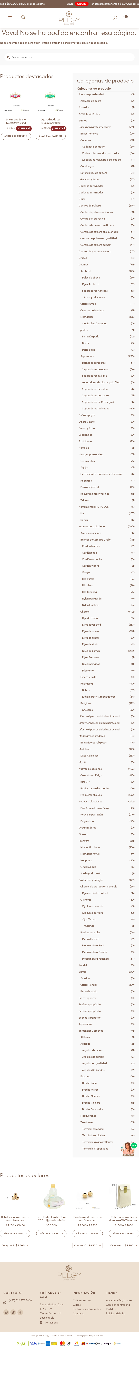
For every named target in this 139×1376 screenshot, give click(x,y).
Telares (84, 500)
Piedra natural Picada (94, 952)
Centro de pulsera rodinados (96, 212)
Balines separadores (94, 362)
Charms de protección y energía (98, 886)
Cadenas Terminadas (91, 186)
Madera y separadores (92, 736)
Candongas (87, 166)
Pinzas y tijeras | (89, 487)
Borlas (84, 520)
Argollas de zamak (93, 1056)
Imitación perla (90, 336)
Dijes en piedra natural (95, 893)
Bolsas (86, 690)
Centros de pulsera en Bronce (97, 225)
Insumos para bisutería (92, 526)
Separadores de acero (95, 369)
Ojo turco (85, 899)
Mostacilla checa (90, 847)
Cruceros (87, 709)
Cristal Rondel (88, 984)
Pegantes (86, 480)
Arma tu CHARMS (89, 114)
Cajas (82, 199)
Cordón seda (89, 552)
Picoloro (83, 834)
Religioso (85, 703)
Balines (83, 120)
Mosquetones (88, 1115)
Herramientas (87, 461)
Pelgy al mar (87, 821)
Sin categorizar (87, 998)
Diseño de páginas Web (83, 1336)
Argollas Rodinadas (93, 1070)
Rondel (83, 965)
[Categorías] (10, 18)
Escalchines (85, 434)
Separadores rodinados (95, 408)
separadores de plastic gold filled (101, 382)
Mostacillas (86, 316)
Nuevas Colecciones (90, 801)
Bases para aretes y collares (95, 127)
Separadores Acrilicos (95, 290)
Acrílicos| (85, 271)
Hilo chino (87, 585)
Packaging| (87, 683)
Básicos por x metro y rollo (95, 539)
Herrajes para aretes (91, 454)
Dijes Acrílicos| (90, 284)
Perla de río (88, 349)
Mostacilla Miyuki (90, 853)
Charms (85, 611)
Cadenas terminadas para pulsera (101, 159)
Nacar (85, 343)
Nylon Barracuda (92, 598)
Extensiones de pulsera (93, 172)
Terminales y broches (91, 1030)
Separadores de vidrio (95, 389)
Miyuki (82, 762)
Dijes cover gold (91, 624)
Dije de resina (90, 618)
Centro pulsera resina (92, 218)
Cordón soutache (92, 559)
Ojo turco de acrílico (93, 906)
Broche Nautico (91, 1096)
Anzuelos (84, 107)
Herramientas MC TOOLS (94, 506)
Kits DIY (85, 781)
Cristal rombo (88, 303)
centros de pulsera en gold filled (98, 238)
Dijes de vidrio (90, 644)
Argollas (85, 1043)
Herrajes (84, 447)
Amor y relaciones (94, 297)
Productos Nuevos (91, 794)
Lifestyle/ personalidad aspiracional (99, 716)
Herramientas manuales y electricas (101, 474)
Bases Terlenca (89, 133)
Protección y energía (91, 880)
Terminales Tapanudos (95, 1148)
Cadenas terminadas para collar (100, 153)
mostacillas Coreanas (94, 323)
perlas (84, 330)
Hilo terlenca (89, 592)
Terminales (86, 1122)
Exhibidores (85, 441)
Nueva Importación (91, 814)
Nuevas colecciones (90, 768)
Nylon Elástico (90, 605)
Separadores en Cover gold (98, 402)
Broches (85, 1076)
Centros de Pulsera (90, 205)
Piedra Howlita (90, 939)
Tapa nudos (85, 1024)
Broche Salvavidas (92, 1109)
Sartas (82, 971)
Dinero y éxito (87, 421)
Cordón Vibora (90, 565)
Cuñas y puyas (87, 415)
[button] (23, 17)
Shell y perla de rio (90, 873)
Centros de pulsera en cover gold (99, 231)
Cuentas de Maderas (92, 310)
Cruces (83, 258)
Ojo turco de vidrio (93, 912)
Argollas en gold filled (94, 1063)
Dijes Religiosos (89, 755)
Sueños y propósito (90, 1004)
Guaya (86, 572)
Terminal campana (93, 1129)
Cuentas (83, 264)
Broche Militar (90, 1089)
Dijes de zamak (91, 651)
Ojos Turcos (89, 919)
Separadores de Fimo (94, 375)
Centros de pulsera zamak (95, 244)
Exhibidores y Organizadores (98, 696)
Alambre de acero (90, 100)
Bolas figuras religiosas (93, 742)
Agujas (84, 467)
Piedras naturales (90, 932)
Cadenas (85, 140)
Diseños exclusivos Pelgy (94, 808)
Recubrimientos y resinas (94, 493)
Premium (84, 840)
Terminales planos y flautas (97, 1142)
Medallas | (85, 749)
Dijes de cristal (90, 637)
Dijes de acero (90, 631)
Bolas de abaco (91, 277)
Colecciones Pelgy (91, 775)
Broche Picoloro (91, 1102)
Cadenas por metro (93, 146)
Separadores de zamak (95, 395)
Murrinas (89, 925)
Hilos (81, 513)
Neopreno (86, 860)
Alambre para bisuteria (92, 94)
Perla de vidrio (88, 991)
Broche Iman (89, 1083)
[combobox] (15, 1245)
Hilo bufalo (88, 579)
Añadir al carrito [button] (15, 136)
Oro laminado (88, 866)
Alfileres (85, 1037)
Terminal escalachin (93, 1135)
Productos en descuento (94, 788)
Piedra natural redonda (95, 958)
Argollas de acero (92, 1050)
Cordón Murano (91, 546)
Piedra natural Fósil (93, 945)
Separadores (87, 356)
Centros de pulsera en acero (95, 251)
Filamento (88, 670)
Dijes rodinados (91, 664)
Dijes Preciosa (90, 657)
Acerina (85, 978)
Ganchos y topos (90, 179)
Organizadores (87, 827)
